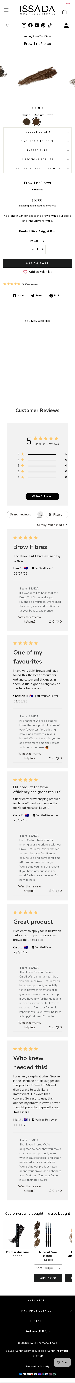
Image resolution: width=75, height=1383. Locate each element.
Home (27, 36)
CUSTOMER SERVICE (36, 1310)
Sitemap (37, 1355)
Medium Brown (36, 122)
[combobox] (52, 525)
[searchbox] (22, 514)
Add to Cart (48, 1278)
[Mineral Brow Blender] (48, 1234)
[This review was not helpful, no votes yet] (57, 621)
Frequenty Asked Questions (37, 168)
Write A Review (42, 496)
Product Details (37, 131)
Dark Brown (27, 122)
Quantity (37, 240)
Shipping (24, 205)
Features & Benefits (37, 141)
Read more (21, 1112)
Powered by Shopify (37, 1366)
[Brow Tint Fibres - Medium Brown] (18, 373)
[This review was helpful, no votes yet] (50, 621)
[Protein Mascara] (17, 1234)
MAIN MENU (36, 1300)
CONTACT (37, 1321)
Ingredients (37, 150)
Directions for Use (37, 159)
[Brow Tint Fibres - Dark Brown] (14, 373)
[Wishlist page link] (68, 5)
